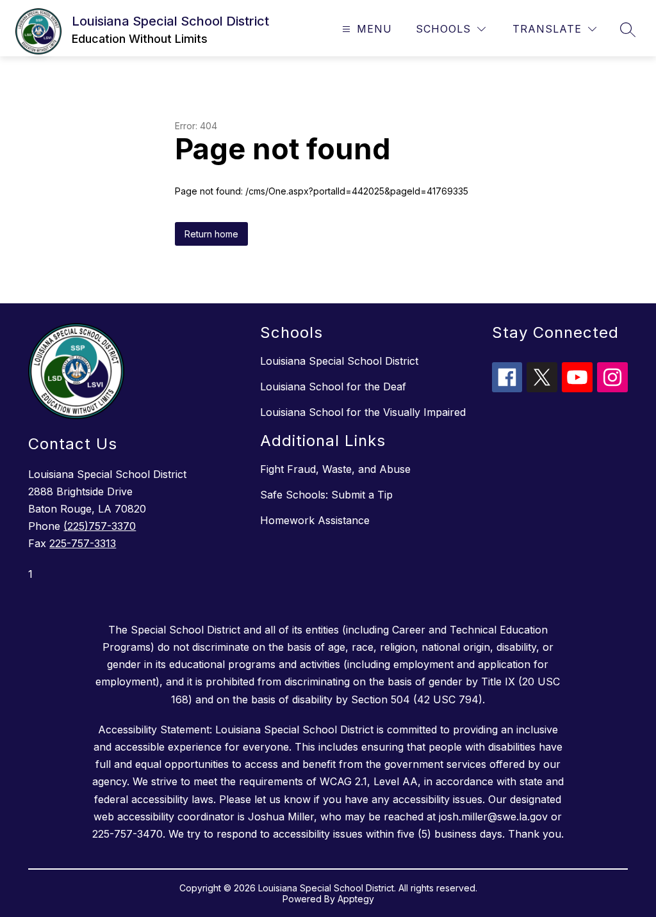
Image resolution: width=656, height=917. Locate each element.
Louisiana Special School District (339, 361)
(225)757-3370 (99, 526)
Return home (211, 233)
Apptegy (356, 898)
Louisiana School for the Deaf (333, 386)
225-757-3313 (82, 543)
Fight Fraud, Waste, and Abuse (335, 469)
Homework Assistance (315, 520)
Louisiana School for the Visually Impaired (363, 412)
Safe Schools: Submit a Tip (326, 494)
